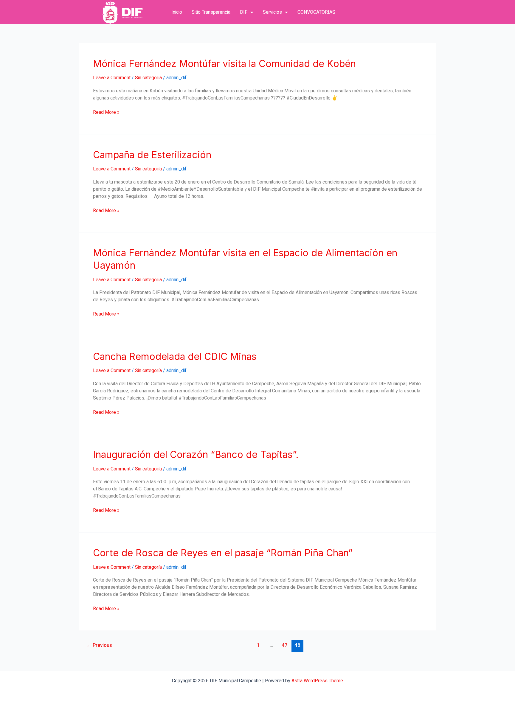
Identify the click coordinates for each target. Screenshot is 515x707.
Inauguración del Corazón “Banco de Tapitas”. (196, 454)
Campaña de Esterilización (152, 155)
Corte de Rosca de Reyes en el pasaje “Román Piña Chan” (223, 553)
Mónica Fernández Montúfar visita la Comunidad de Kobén (224, 63)
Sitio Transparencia (211, 12)
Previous (99, 645)
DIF (243, 12)
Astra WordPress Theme (317, 680)
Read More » (106, 112)
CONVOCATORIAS (316, 12)
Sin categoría (148, 77)
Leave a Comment (112, 77)
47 (285, 645)
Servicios (272, 12)
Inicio (176, 12)
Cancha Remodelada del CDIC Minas (175, 356)
